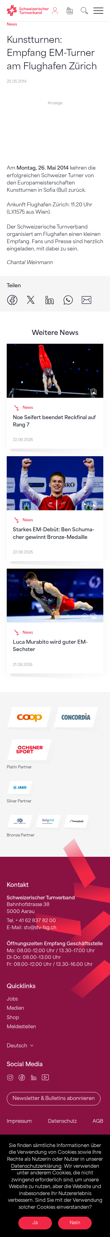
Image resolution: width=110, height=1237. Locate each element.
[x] (31, 299)
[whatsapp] (68, 299)
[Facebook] (21, 1077)
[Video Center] (45, 1077)
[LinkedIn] (33, 1077)
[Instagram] (10, 1077)
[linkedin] (49, 299)
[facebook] (12, 299)
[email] (86, 299)
